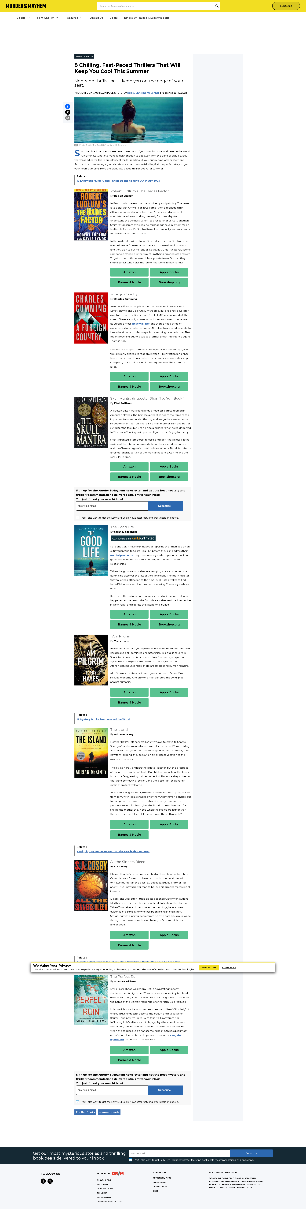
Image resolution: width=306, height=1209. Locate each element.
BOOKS (89, 56)
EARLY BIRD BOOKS (105, 1189)
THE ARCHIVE (102, 1184)
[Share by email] (67, 117)
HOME (79, 56)
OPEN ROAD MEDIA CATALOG (109, 1202)
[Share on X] (67, 112)
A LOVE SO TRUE (104, 1180)
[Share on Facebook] (67, 106)
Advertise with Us (162, 1178)
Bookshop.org (169, 282)
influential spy (140, 323)
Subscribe (286, 5)
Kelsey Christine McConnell (143, 92)
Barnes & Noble (129, 282)
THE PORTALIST (104, 1197)
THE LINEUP (102, 1193)
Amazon (129, 272)
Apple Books (169, 272)
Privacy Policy (160, 1187)
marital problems (121, 555)
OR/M (155, 1191)
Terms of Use (159, 1182)
